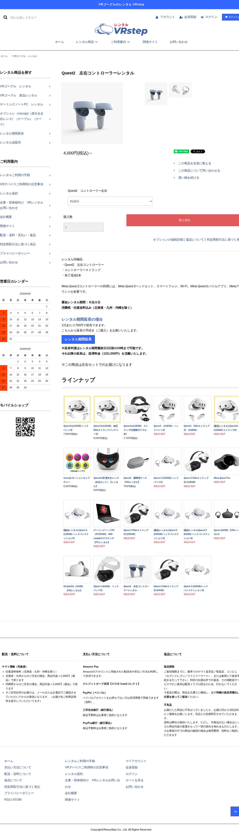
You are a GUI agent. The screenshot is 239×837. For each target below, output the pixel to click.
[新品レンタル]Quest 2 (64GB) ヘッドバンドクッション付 (197, 534)
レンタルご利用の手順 (80, 761)
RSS (7, 799)
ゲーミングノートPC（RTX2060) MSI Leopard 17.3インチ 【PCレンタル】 (105, 536)
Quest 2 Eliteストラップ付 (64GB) (166, 588)
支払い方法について (17, 767)
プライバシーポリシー (19, 793)
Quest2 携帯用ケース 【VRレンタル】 (136, 480)
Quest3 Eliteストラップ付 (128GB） (196, 428)
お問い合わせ (179, 41)
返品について (195, 239)
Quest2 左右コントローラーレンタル (136, 588)
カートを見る (135, 780)
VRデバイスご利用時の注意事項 (86, 767)
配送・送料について (17, 773)
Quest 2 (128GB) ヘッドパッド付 (166, 480)
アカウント (167, 16)
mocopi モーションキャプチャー (76, 480)
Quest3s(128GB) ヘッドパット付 (76, 428)
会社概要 (71, 793)
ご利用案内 (118, 41)
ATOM (17, 799)
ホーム (59, 41)
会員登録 (190, 16)
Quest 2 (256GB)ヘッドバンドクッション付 (196, 588)
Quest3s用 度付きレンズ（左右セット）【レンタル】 (106, 482)
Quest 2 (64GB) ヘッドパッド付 (106, 588)
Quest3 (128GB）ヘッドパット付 (166, 428)
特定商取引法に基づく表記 (22, 786)
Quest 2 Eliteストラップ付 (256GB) (136, 532)
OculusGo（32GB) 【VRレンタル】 (73, 588)
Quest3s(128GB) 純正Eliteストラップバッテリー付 (106, 430)
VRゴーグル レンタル (25, 56)
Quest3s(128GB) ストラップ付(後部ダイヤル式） (136, 430)
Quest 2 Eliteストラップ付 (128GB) (196, 480)
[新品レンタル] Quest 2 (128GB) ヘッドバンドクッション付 (76, 534)
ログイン (211, 16)
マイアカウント (136, 761)
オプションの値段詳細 (168, 239)
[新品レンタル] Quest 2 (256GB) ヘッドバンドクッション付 (166, 534)
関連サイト (150, 41)
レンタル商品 (85, 41)
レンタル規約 (74, 773)
